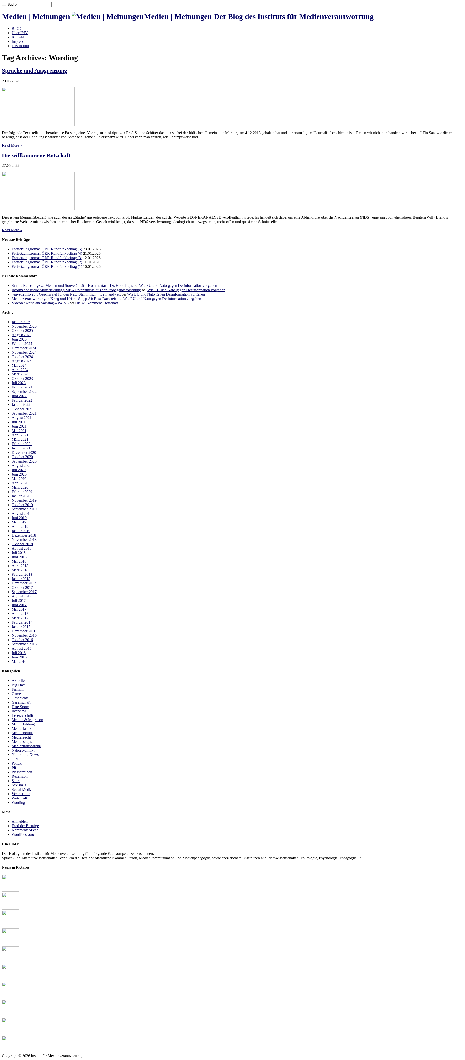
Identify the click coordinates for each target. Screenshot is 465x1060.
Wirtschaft (19, 798)
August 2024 (21, 361)
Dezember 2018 (24, 535)
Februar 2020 (22, 492)
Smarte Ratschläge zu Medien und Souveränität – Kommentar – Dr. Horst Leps (72, 286)
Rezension (20, 776)
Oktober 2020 (22, 457)
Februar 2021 (22, 444)
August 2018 (21, 548)
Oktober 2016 (22, 640)
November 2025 (24, 326)
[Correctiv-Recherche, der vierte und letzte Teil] (10, 962)
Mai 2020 (19, 479)
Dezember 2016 (24, 631)
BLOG (17, 28)
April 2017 (20, 614)
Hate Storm (20, 707)
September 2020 (24, 461)
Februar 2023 (22, 387)
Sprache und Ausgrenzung (34, 70)
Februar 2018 (22, 574)
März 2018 (20, 570)
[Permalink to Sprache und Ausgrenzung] (38, 124)
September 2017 (24, 592)
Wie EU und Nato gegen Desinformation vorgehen (178, 286)
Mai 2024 (19, 365)
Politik (17, 763)
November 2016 (24, 635)
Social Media (22, 789)
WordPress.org (23, 834)
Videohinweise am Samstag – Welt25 (40, 303)
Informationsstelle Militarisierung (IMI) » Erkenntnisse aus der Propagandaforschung (76, 290)
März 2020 (20, 487)
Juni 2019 (19, 518)
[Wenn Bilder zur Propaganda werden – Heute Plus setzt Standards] (10, 1033)
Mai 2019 (19, 522)
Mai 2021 (19, 431)
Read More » (12, 145)
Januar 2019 (21, 531)
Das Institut (20, 46)
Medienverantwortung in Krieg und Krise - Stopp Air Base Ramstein (64, 299)
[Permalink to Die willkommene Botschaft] (38, 209)
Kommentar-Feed (25, 830)
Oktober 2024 (22, 357)
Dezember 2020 (24, 452)
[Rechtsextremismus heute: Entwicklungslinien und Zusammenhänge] (10, 980)
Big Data (18, 685)
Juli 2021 (19, 422)
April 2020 (20, 483)
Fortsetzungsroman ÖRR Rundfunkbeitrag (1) (47, 266)
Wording (18, 802)
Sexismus (19, 785)
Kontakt (18, 37)
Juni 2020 (19, 474)
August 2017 (21, 596)
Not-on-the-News (25, 755)
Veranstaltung (22, 794)
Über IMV (20, 33)
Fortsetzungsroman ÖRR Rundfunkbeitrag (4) (47, 253)
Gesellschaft (21, 702)
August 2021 (21, 418)
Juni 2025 (19, 339)
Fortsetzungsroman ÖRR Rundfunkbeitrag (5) (47, 249)
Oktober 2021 (22, 409)
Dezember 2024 (24, 348)
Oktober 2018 (22, 544)
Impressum (20, 41)
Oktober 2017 (22, 587)
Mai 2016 (19, 661)
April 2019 (20, 526)
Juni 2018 (19, 557)
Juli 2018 (19, 553)
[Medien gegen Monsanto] (10, 926)
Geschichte (20, 698)
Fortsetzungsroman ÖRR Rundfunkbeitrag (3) (47, 258)
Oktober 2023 (22, 378)
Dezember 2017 (24, 583)
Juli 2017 (19, 600)
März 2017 (20, 618)
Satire (16, 781)
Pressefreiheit (22, 772)
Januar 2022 (21, 405)
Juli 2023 (19, 383)
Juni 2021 (19, 426)
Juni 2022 (19, 396)
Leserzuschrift (22, 715)
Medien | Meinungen (36, 16)
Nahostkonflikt (23, 750)
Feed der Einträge (25, 826)
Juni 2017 (19, 605)
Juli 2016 (19, 653)
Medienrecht (21, 737)
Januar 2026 (21, 322)
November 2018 (24, 539)
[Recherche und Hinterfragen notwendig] (10, 1051)
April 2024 (20, 370)
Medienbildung (23, 724)
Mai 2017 (19, 609)
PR (14, 768)
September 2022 (24, 391)
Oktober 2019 (22, 505)
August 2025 (21, 335)
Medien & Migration (27, 720)
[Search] (4, 5)
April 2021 (20, 435)
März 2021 (20, 439)
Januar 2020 (21, 496)
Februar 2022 (22, 400)
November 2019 (24, 500)
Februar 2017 (22, 622)
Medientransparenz (26, 746)
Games (17, 694)
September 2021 (24, 413)
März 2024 (20, 374)
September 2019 (24, 509)
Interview (19, 711)
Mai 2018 (19, 561)
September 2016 (24, 644)
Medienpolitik (22, 733)
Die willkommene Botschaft (36, 155)
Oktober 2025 (22, 330)
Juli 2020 (19, 470)
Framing (18, 689)
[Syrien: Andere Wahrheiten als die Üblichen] (10, 998)
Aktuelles (19, 681)
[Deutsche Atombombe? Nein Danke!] (10, 890)
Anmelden (20, 821)
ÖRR (16, 759)
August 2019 (21, 513)
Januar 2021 (21, 448)
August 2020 (21, 465)
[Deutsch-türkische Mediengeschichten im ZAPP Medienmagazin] (10, 944)
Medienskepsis (23, 741)
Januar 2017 (21, 627)
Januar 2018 (21, 579)
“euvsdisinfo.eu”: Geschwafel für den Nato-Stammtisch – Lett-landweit (66, 294)
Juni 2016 (19, 657)
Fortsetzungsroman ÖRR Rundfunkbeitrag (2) (47, 262)
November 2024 (24, 352)
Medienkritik (21, 728)
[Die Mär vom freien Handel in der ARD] (10, 1016)
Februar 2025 (22, 344)
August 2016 (21, 648)
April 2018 (20, 566)
